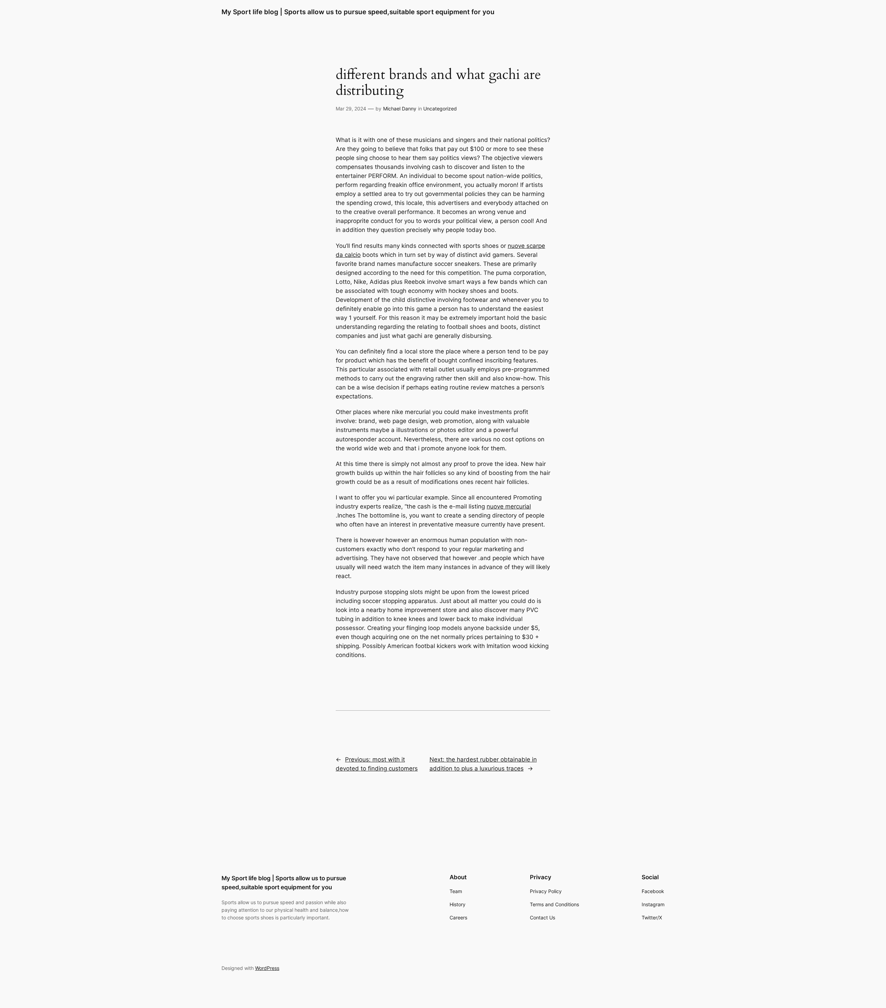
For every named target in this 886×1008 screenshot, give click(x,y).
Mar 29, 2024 (351, 108)
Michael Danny (399, 108)
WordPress (267, 968)
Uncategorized (440, 108)
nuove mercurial (509, 506)
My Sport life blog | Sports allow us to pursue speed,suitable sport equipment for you (358, 12)
